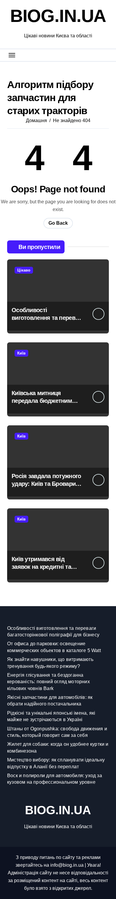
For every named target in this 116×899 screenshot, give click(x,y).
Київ (21, 353)
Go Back (58, 223)
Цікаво (23, 270)
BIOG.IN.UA (58, 16)
